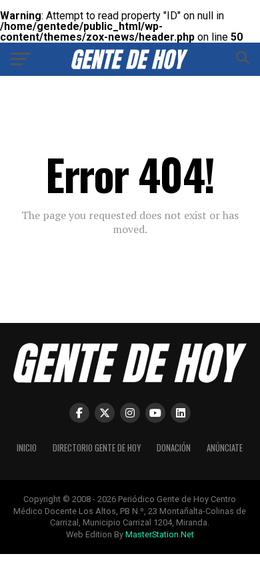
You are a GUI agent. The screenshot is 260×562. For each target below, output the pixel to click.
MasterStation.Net (159, 534)
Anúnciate (225, 447)
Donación (174, 447)
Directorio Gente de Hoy (97, 447)
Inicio (27, 447)
